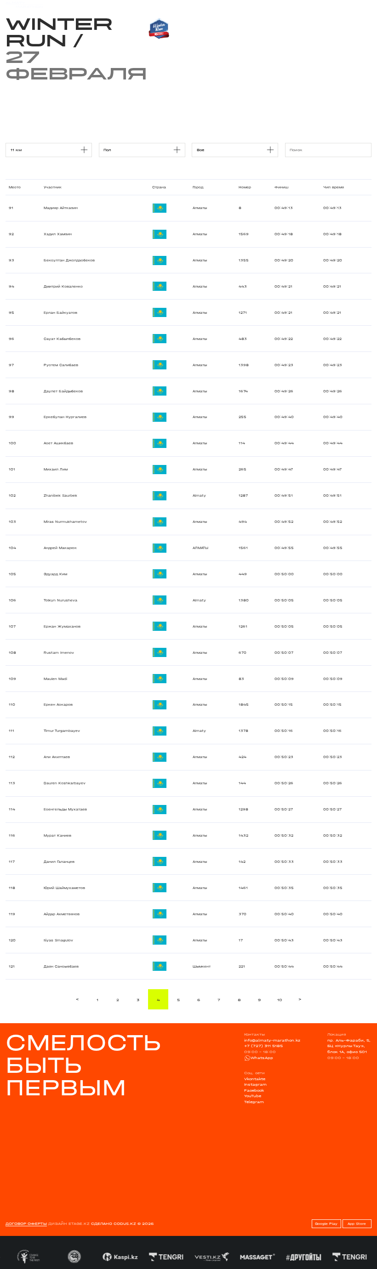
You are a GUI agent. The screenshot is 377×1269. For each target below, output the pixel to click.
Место (15, 187)
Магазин (316, 5)
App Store (357, 1224)
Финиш (281, 187)
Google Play (326, 1224)
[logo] (24, 5)
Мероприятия (76, 4)
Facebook (254, 1090)
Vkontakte (254, 1078)
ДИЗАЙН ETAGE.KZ (69, 1223)
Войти (365, 5)
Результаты (110, 4)
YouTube (252, 1095)
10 (279, 999)
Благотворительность (153, 4)
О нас (247, 4)
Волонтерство (220, 4)
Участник (53, 187)
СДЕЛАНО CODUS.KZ (113, 1223)
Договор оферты (26, 1223)
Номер (245, 187)
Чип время (333, 187)
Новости (191, 4)
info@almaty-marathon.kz (272, 1040)
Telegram (254, 1101)
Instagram (255, 1084)
